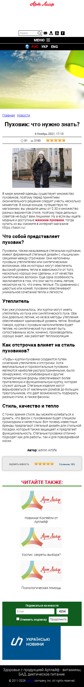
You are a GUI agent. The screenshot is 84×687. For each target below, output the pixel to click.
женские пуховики (49, 220)
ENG (54, 46)
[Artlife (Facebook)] (63, 33)
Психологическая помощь (41, 588)
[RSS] (57, 33)
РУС (35, 46)
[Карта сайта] (51, 33)
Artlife (30, 680)
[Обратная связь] (45, 33)
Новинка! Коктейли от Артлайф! (41, 520)
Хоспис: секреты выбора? (41, 554)
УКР (44, 46)
